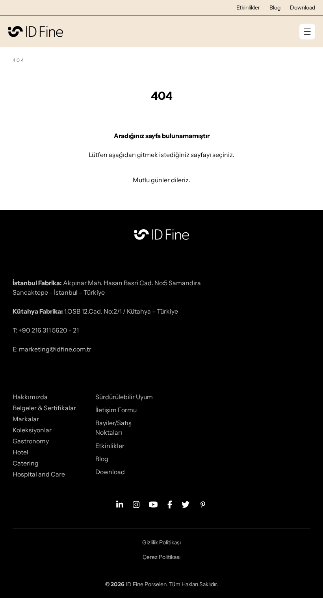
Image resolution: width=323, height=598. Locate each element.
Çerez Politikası (161, 557)
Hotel (20, 452)
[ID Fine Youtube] (153, 504)
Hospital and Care (39, 474)
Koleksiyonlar (32, 430)
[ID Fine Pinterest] (203, 504)
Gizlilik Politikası (161, 542)
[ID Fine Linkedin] (119, 504)
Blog (274, 7)
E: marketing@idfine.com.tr (52, 349)
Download (302, 7)
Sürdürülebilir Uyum (124, 397)
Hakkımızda (30, 397)
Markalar (26, 419)
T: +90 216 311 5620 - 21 (46, 330)
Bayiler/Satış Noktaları (113, 427)
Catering (26, 463)
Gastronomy (31, 441)
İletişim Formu (116, 410)
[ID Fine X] (185, 504)
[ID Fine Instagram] (136, 504)
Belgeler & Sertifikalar (44, 408)
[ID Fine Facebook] (170, 504)
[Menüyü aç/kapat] (307, 31)
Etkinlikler (248, 7)
